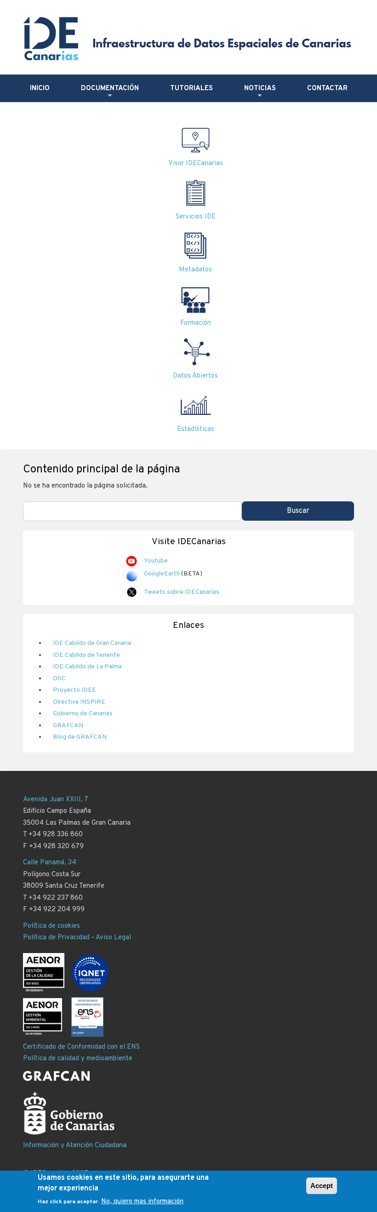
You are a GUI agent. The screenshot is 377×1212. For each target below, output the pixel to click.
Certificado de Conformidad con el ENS (81, 1047)
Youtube (156, 561)
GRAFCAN (68, 725)
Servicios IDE (196, 217)
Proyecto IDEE (74, 690)
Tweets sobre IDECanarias (181, 592)
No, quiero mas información (142, 1201)
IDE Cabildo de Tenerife (86, 655)
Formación (195, 323)
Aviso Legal (113, 937)
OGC (59, 679)
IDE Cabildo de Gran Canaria (92, 643)
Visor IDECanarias (195, 163)
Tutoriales (191, 88)
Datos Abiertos (195, 376)
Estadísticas (195, 429)
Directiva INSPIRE (79, 702)
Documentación (110, 92)
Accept (321, 1185)
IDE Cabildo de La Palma (87, 667)
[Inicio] (189, 38)
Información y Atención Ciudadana (74, 1145)
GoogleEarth (162, 574)
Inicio (40, 88)
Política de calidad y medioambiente (77, 1058)
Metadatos (195, 269)
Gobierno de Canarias (83, 714)
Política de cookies (51, 926)
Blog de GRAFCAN (80, 737)
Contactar (327, 88)
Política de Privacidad (56, 937)
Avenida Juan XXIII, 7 (55, 799)
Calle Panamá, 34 (49, 862)
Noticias (260, 92)
